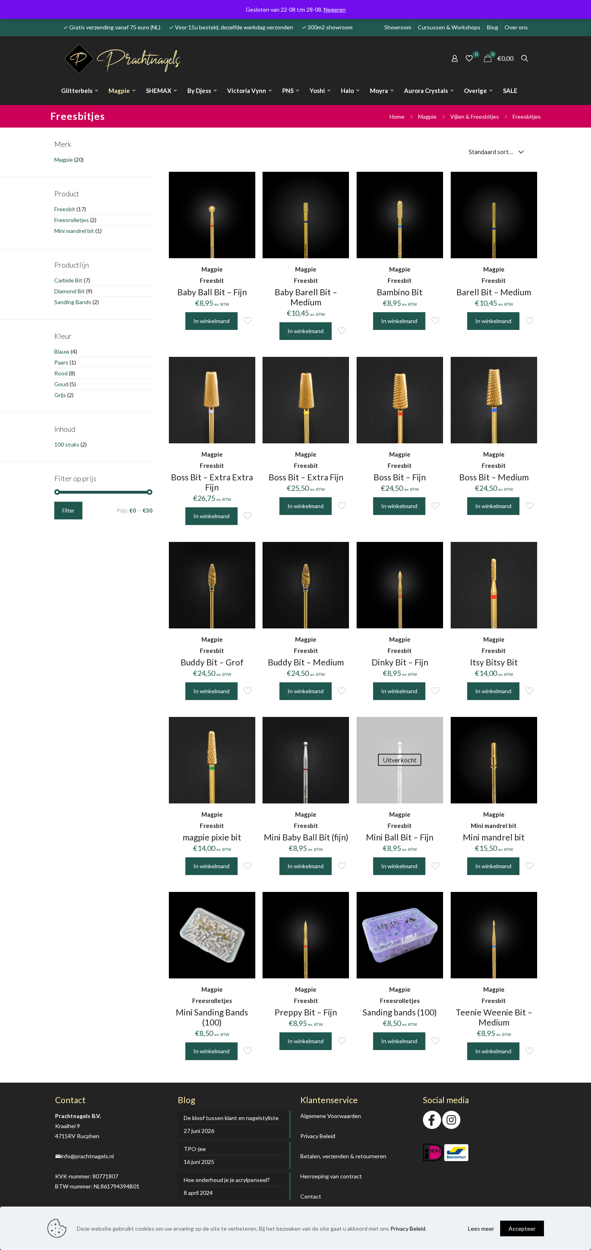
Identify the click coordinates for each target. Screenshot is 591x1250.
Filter (68, 510)
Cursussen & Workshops (449, 27)
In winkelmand (399, 866)
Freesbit (64, 209)
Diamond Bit (69, 291)
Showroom (397, 27)
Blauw (62, 351)
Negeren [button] (335, 9)
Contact (310, 1196)
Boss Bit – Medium (494, 477)
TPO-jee (195, 1148)
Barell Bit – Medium (493, 292)
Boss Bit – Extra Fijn (306, 477)
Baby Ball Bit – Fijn (212, 292)
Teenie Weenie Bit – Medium (494, 1017)
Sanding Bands (72, 302)
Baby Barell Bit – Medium (306, 297)
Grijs (60, 394)
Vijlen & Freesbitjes (474, 116)
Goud (61, 384)
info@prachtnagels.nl (87, 1156)
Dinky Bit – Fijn (399, 662)
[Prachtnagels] (130, 58)
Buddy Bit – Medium (306, 662)
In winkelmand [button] (211, 320)
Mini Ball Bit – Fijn (399, 837)
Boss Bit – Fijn (399, 477)
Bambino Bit (400, 292)
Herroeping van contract (331, 1176)
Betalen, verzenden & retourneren (343, 1156)
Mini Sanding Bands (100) (212, 1017)
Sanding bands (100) (400, 1012)
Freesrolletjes (71, 219)
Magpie (427, 116)
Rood (61, 373)
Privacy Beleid (317, 1136)
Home (397, 116)
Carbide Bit (68, 280)
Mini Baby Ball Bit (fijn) (306, 837)
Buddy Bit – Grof (212, 662)
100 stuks (66, 444)
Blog (492, 27)
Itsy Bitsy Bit (494, 662)
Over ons (516, 27)
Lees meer (481, 1228)
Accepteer (522, 1228)
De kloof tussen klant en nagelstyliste (231, 1117)
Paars (61, 362)
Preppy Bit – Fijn (306, 1012)
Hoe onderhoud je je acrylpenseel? (227, 1179)
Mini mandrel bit (494, 837)
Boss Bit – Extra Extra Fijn (212, 482)
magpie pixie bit (212, 837)
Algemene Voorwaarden (330, 1115)
